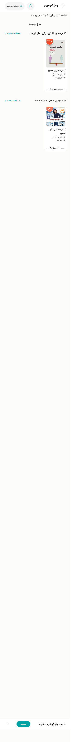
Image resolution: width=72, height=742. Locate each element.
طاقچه (64, 15)
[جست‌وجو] (31, 6)
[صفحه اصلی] (51, 6)
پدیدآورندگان (51, 15)
